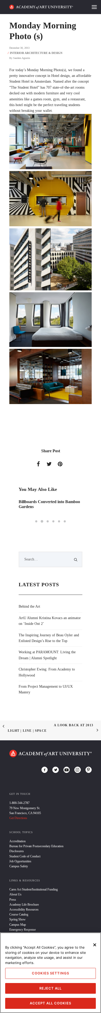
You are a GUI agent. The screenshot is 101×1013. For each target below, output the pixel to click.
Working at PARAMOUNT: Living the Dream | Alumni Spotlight (47, 655)
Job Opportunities (20, 861)
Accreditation (17, 841)
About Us (15, 894)
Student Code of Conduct (24, 856)
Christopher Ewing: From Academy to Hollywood (47, 672)
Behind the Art (29, 606)
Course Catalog (18, 914)
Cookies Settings (50, 973)
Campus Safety (18, 866)
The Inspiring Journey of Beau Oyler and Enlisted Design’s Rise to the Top (49, 638)
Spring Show (17, 919)
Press (12, 899)
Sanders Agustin (21, 58)
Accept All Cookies (50, 1003)
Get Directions (18, 818)
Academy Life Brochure (24, 904)
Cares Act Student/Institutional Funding (33, 889)
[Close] (94, 944)
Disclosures (16, 851)
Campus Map (17, 924)
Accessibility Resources (24, 909)
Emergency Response (22, 929)
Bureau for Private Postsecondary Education (36, 846)
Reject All (50, 988)
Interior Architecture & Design (36, 52)
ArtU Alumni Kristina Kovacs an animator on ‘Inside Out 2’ (50, 621)
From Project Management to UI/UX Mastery (46, 689)
